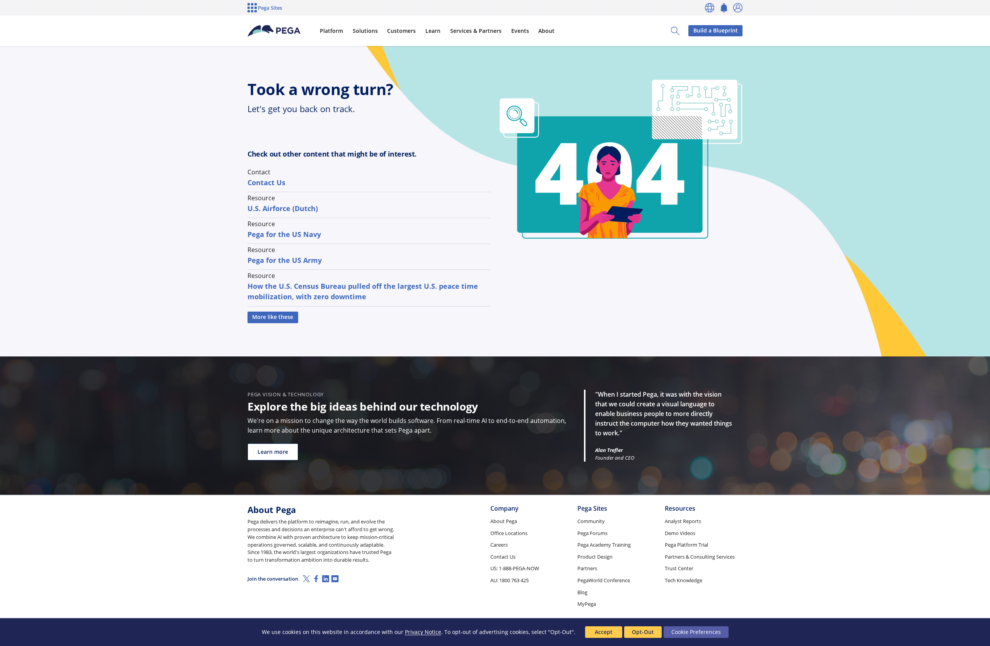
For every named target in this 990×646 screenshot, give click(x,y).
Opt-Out (643, 632)
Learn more (273, 451)
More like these (272, 316)
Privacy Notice (423, 632)
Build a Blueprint (715, 30)
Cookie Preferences (696, 632)
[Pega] (274, 30)
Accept (604, 632)
